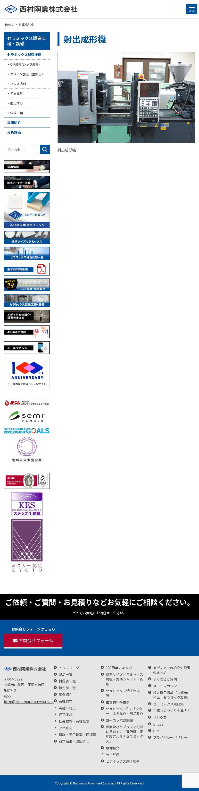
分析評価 (14, 132)
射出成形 (16, 103)
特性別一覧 (67, 688)
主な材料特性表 (118, 702)
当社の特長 (67, 708)
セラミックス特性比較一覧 (124, 693)
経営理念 (65, 714)
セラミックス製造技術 (24, 54)
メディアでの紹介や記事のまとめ (171, 670)
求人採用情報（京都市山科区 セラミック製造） (172, 695)
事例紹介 (65, 694)
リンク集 (160, 717)
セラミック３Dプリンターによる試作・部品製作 (124, 711)
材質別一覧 (67, 681)
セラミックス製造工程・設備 (26, 41)
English (159, 724)
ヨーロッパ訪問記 (119, 720)
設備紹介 (14, 122)
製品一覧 (65, 674)
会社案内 (65, 701)
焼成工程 (16, 113)
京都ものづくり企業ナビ (172, 710)
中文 (156, 730)
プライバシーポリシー (170, 737)
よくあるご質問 (165, 679)
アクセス (65, 728)
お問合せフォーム (35, 640)
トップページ (69, 667)
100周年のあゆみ (119, 667)
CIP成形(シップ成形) (25, 64)
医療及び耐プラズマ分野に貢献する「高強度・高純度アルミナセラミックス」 (124, 734)
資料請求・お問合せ (74, 741)
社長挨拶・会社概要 (74, 721)
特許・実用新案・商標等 (77, 734)
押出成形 (16, 93)
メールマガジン (165, 686)
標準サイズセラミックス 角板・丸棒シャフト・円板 (124, 679)
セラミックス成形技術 (123, 761)
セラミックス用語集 (168, 704)
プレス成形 (18, 83)
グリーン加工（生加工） (27, 74)
